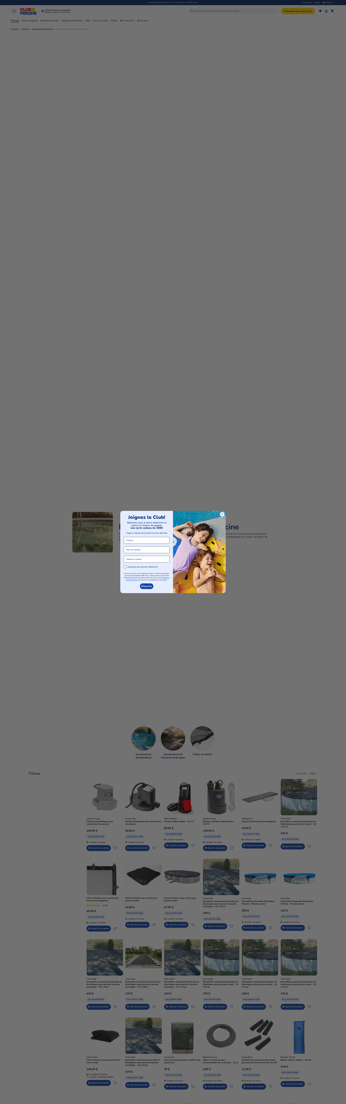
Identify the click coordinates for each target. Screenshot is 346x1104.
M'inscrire (146, 586)
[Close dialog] (222, 514)
